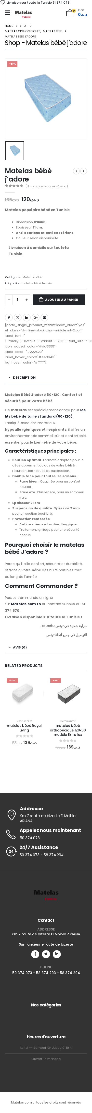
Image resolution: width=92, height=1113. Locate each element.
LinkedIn (27, 317)
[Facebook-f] (35, 954)
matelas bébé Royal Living (24, 728)
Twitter (18, 317)
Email (44, 317)
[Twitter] (46, 954)
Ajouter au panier (62, 299)
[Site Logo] (23, 14)
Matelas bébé (32, 277)
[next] (83, 171)
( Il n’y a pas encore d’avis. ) (47, 186)
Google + (35, 317)
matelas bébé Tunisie (37, 283)
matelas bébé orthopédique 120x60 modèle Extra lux (68, 730)
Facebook (9, 317)
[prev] (76, 171)
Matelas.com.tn (26, 604)
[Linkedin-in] (57, 954)
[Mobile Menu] (7, 13)
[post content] (24, 695)
